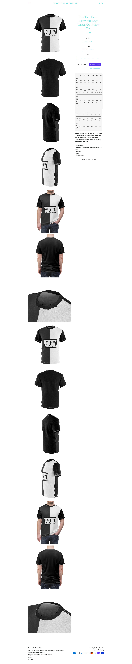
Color (88, 46)
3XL (98, 58)
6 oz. (91, 41)
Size (88, 55)
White (92, 49)
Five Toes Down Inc (66, 3)
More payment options (95, 68)
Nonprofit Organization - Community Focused (40, 655)
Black (85, 49)
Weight (88, 38)
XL (88, 58)
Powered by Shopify (99, 650)
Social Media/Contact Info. (35, 648)
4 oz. (85, 41)
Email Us (30, 659)
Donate (30, 657)
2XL (93, 58)
